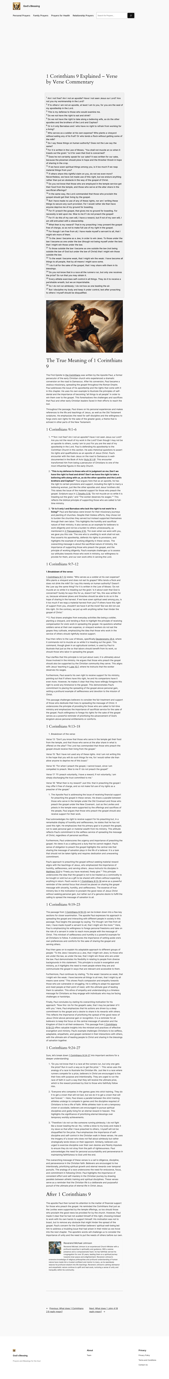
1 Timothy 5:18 (83, 493)
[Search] (130, 15)
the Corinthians (72, 375)
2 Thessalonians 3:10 (75, 531)
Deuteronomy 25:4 (105, 639)
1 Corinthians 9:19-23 (75, 912)
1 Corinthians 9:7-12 (56, 577)
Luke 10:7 (74, 666)
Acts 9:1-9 (89, 459)
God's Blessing (31, 6)
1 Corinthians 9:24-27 (79, 1055)
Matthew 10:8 (53, 871)
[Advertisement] (84, 41)
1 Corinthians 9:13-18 (90, 881)
